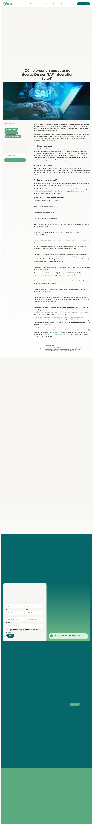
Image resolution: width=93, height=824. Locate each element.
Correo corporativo (11, 616)
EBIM (37, 328)
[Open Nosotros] (35, 3)
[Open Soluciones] (51, 3)
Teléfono (27, 616)
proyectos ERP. (50, 141)
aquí (62, 635)
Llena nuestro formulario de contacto (57, 334)
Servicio (8, 622)
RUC (7, 609)
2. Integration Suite (11, 132)
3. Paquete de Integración (12, 136)
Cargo (27, 609)
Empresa (27, 603)
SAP (46, 66)
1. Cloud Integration (11, 129)
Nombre (8, 603)
